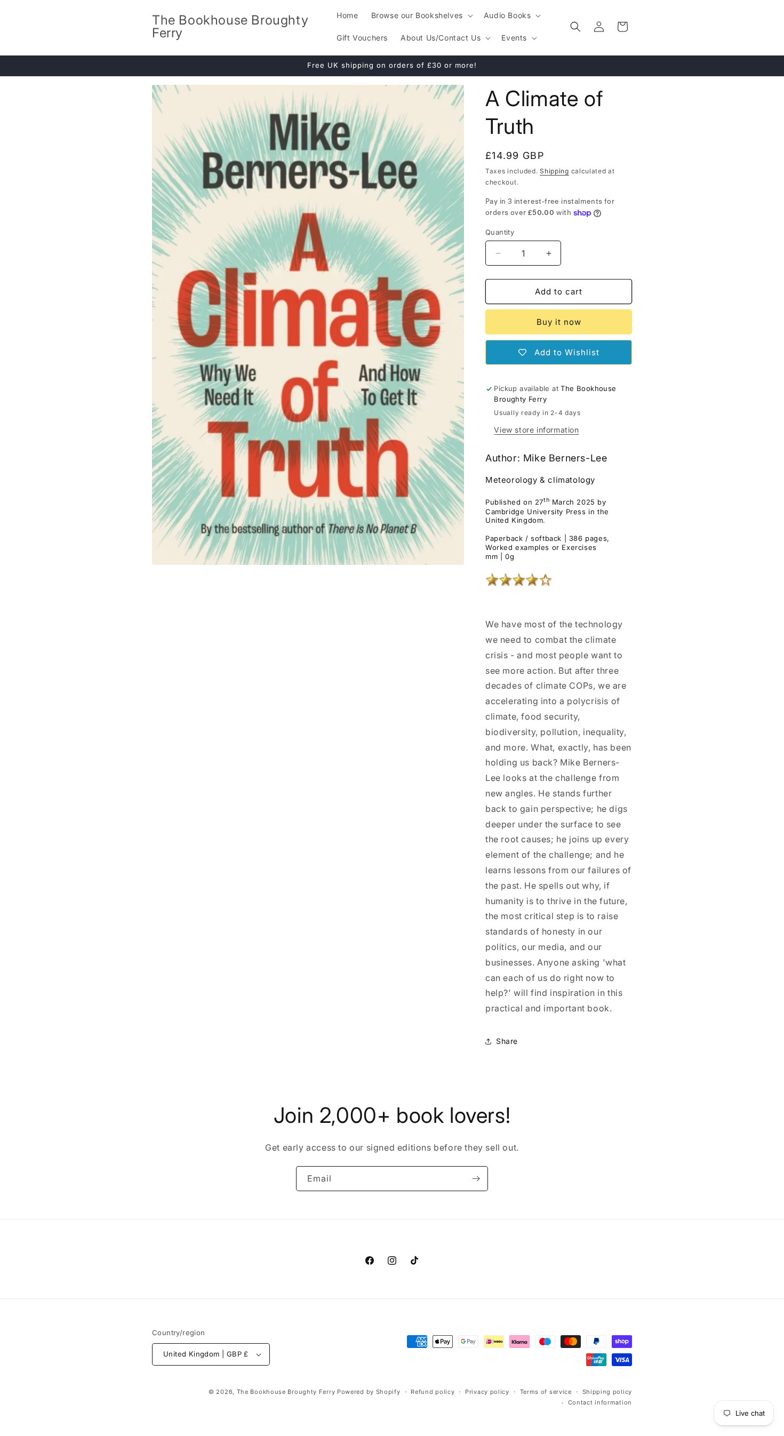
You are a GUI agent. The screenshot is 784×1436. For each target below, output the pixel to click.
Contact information (600, 1402)
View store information (536, 429)
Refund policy (432, 1391)
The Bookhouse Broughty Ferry (286, 1391)
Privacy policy (487, 1391)
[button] (421, 15)
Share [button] (507, 1041)
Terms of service (546, 1391)
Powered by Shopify (369, 1391)
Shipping (554, 171)
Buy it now (559, 322)
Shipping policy (607, 1391)
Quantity (499, 232)
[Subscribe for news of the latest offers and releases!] (475, 1178)
